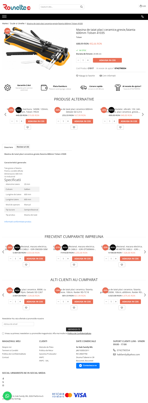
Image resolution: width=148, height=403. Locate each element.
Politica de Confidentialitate (79, 333)
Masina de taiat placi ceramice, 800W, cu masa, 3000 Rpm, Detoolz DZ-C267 (26, 291)
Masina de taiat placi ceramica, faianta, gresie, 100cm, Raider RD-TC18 (74, 291)
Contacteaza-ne (90, 365)
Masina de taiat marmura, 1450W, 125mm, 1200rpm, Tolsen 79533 (27, 110)
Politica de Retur (46, 350)
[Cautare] (81, 6)
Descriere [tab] (8, 147)
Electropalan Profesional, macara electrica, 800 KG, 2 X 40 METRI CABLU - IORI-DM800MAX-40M (122, 248)
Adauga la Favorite (86, 75)
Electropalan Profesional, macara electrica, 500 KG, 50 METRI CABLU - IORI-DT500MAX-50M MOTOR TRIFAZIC (74, 248)
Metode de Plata (46, 347)
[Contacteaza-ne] (142, 16)
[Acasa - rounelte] (16, 7)
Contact (5, 357)
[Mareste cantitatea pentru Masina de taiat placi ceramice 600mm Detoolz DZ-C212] (68, 121)
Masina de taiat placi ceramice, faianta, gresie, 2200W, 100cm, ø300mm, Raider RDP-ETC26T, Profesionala (122, 291)
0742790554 (123, 350)
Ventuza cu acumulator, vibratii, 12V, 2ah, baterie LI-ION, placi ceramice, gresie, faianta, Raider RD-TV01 (120, 110)
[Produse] (4, 17)
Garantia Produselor (48, 354)
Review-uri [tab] (23, 146)
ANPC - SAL (44, 360)
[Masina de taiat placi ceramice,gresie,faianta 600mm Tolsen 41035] (37, 48)
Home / (6, 23)
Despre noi (6, 347)
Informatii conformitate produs (17, 221)
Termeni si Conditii (10, 350)
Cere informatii (109, 75)
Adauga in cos (107, 60)
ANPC (41, 357)
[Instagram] (3, 385)
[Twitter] (3, 382)
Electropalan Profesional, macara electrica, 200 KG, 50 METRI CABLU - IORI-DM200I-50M (26, 248)
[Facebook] (3, 378)
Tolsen (79, 37)
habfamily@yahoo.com (128, 354)
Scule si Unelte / (18, 23)
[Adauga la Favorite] (27, 127)
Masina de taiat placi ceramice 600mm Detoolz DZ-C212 (74, 110)
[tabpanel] (37, 48)
